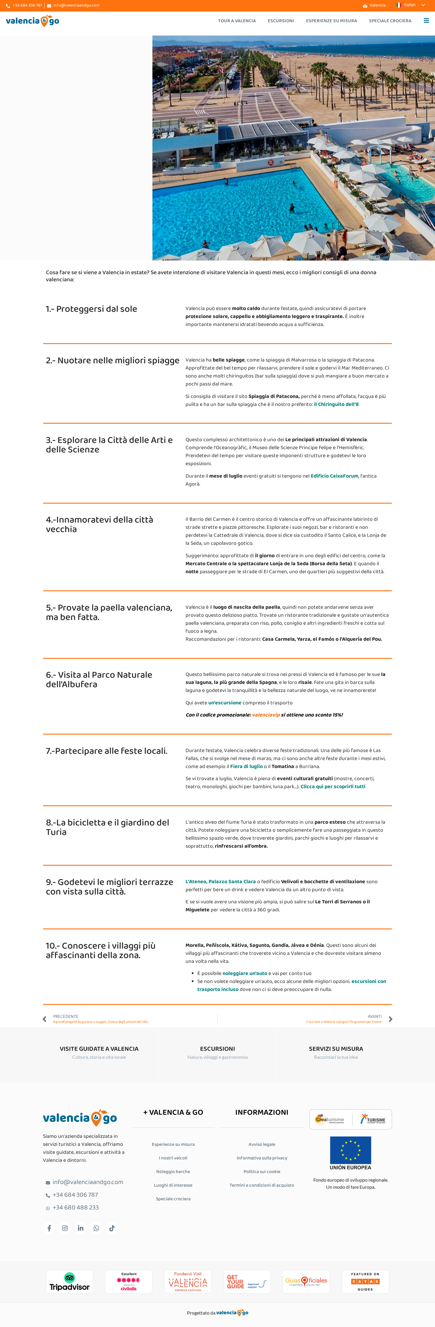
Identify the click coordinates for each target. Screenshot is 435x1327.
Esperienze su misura (331, 21)
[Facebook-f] (49, 1228)
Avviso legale (262, 1145)
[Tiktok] (112, 1228)
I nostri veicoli (173, 1158)
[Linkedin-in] (80, 1228)
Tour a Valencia (237, 21)
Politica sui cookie (262, 1172)
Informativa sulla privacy (262, 1158)
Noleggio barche (173, 1172)
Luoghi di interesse (173, 1186)
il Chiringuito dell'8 (336, 404)
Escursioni (281, 21)
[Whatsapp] (96, 1228)
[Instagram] (65, 1228)
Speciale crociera (390, 21)
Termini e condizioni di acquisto (262, 1186)
